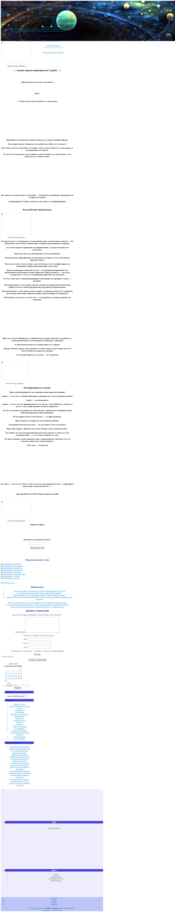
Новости (57, 41)
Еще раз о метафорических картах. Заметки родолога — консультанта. (37, 31)
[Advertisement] (37, 120)
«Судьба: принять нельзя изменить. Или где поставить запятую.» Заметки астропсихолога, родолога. (39, 598)
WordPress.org (56, 880)
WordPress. (71, 908)
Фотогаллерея (19, 739)
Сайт (25, 647)
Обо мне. (54, 23)
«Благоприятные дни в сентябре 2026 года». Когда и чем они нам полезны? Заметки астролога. (19, 758)
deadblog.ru (11, 656)
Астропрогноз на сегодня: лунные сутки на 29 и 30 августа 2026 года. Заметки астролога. (20, 766)
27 (13, 678)
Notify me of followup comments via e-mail (38, 635)
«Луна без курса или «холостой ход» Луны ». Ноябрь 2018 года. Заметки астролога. (37, 29)
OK (17, 688)
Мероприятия (20, 716)
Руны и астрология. (20, 727)
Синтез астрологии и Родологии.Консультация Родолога (19, 733)
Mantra (62, 908)
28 (16, 678)
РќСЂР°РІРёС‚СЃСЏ (8, 583)
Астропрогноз (19, 710)
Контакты (54, 25)
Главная (54, 19)
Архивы (10, 696)
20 (13, 676)
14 (16, 673)
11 (9, 673)
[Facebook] (47, 53)
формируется (39, 603)
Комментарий (20, 632)
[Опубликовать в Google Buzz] (12, 566)
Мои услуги (19, 718)
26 (11, 678)
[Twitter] (55, 53)
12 (11, 673)
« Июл (8, 683)
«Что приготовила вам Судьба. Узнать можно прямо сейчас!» (39, 593)
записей (56, 876)
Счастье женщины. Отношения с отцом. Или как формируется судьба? (39, 591)
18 (9, 676)
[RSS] (61, 53)
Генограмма (19, 712)
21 (16, 676)
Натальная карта (19, 720)
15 (18, 673)
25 (9, 678)
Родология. (19, 724)
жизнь (15, 603)
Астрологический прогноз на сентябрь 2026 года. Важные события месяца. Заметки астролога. (19, 774)
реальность (23, 603)
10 (6, 673)
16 (21, 673)
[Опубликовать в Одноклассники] (13, 574)
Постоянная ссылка (59, 603)
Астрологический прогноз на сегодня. (19, 707)
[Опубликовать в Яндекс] (10, 578)
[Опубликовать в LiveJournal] (11, 570)
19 (11, 676)
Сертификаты (20, 729)
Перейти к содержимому (52, 17)
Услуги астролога (19, 737)
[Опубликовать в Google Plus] (12, 568)
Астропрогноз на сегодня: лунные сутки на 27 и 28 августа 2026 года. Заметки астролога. (20, 782)
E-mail (25, 643)
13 (13, 673)
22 (18, 676)
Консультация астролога (20, 714)
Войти (56, 874)
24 (6, 678)
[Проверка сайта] (54, 828)
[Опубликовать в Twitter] (10, 576)
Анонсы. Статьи (48, 41)
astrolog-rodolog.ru (53, 45)
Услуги (54, 21)
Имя (25, 639)
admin (21, 41)
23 (21, 676)
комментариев (56, 878)
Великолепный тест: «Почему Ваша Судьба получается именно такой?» (39, 595)
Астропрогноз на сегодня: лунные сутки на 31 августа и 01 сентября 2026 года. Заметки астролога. (19, 750)
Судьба (31, 603)
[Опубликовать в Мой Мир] (11, 572)
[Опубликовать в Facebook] (11, 564)
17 (6, 676)
